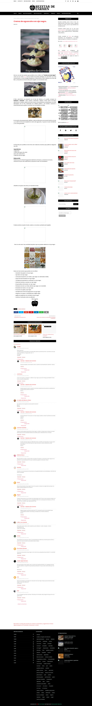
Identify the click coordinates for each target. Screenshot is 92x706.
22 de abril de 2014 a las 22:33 (23, 537)
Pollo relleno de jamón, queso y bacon (71, 649)
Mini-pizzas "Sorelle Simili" (70, 181)
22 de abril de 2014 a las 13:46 (23, 401)
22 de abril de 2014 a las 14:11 (22, 429)
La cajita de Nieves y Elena (24, 400)
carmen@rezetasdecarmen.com (70, 41)
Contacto (20, 1)
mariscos (39, 661)
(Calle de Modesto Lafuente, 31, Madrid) (67, 88)
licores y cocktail (48, 657)
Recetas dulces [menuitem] (37, 13)
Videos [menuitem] (58, 13)
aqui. (69, 86)
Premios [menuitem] (53, 13)
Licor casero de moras (69, 162)
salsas (47, 681)
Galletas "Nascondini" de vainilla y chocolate (69, 636)
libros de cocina (40, 657)
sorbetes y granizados (49, 690)
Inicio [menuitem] (15, 13)
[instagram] (70, 1)
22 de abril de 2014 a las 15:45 (22, 456)
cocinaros (19, 374)
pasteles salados (40, 668)
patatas (47, 668)
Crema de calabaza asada (34, 334)
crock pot (38, 645)
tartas (42, 692)
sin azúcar (45, 686)
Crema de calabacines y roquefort (48, 335)
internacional (39, 654)
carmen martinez (21, 427)
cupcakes (50, 645)
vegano (51, 694)
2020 (24, 639)
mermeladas (50, 661)
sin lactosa (44, 688)
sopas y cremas (20, 18)
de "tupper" (39, 648)
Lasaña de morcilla (68, 642)
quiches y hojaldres (41, 679)
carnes (50, 641)
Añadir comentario (22, 604)
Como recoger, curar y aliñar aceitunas (70, 145)
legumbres (46, 654)
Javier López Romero (22, 561)
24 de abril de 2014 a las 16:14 (22, 578)
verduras (38, 697)
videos (47, 697)
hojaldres (44, 652)
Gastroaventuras (40, 1)
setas (49, 683)
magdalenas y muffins (41, 659)
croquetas (44, 645)
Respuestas (20, 359)
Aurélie (19, 346)
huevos (49, 652)
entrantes (39, 650)
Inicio (15, 18)
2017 (24, 646)
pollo (45, 674)
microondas (39, 663)
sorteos (38, 692)
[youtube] (75, 1)
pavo (46, 670)
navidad (38, 665)
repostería (39, 681)
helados (38, 652)
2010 (24, 662)
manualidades (51, 659)
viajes (43, 697)
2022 (24, 634)
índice (69, 36)
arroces (47, 639)
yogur (52, 697)
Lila (18, 577)
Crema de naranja (68, 187)
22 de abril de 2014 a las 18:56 (23, 484)
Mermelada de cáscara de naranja (70, 151)
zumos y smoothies (41, 699)
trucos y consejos (40, 694)
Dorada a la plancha (68, 175)
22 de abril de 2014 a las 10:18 (22, 348)
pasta (51, 665)
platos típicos (39, 674)
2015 (24, 651)
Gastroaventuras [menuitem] (66, 13)
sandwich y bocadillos (41, 683)
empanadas (45, 648)
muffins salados (47, 663)
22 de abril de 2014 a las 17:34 (26, 439)
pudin (53, 677)
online (66, 92)
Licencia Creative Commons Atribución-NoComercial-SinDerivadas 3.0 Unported (68, 54)
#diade (38, 634)
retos (44, 681)
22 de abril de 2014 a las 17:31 (26, 413)
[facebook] (65, 1)
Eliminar (23, 357)
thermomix (48, 692)
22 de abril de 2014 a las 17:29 (26, 362)
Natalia (19, 467)
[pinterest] (73, 1)
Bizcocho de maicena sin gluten (71, 138)
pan (47, 665)
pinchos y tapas (40, 672)
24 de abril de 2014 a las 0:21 (22, 562)
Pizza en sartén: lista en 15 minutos (70, 157)
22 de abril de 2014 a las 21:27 (22, 496)
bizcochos (39, 641)
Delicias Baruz (20, 455)
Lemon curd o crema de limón (70, 193)
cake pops (45, 641)
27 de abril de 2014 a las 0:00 (22, 592)
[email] (77, 1)
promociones (47, 677)
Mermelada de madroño (69, 168)
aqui (25, 76)
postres (49, 674)
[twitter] (68, 1)
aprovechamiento (40, 639)
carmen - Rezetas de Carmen (28, 361)
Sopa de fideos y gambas (19, 334)
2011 (24, 660)
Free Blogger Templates (56, 704)
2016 (24, 648)
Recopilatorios (27, 1)
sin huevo (39, 688)
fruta (43, 650)
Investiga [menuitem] (46, 13)
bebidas (52, 639)
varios (47, 694)
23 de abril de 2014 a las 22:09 (23, 550)
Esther (18, 536)
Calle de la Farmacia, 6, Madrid (65, 93)
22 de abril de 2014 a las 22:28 (23, 523)
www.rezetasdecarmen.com (64, 51)
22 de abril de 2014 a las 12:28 (22, 375)
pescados (51, 670)
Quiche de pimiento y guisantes (71, 660)
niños (43, 665)
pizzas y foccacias (49, 672)
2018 (24, 644)
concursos (39, 643)
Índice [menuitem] (19, 13)
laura (18, 482)
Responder (19, 357)
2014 (24, 653)
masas (43, 661)
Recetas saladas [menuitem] (27, 13)
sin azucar (39, 686)
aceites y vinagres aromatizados (43, 636)
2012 (24, 658)
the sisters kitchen (22, 548)
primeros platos (40, 677)
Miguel (18, 495)
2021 (24, 636)
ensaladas (52, 648)
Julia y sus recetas (22, 522)
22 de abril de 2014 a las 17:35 (26, 386)
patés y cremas (40, 670)
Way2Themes (41, 704)
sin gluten (51, 686)
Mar (18, 590)
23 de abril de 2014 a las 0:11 (25, 508)
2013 (24, 655)
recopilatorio (49, 679)
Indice (15, 1)
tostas (53, 692)
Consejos (49, 643)
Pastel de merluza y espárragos (68, 655)
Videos (33, 1)
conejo (44, 643)
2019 (24, 641)
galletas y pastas (49, 650)
